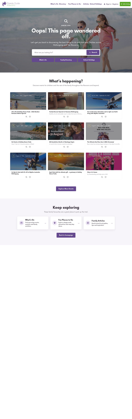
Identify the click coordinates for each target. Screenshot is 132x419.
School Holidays (96, 4)
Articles (86, 4)
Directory (62, 4)
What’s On (54, 4)
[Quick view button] (26, 116)
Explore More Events (66, 189)
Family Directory (66, 60)
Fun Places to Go (74, 4)
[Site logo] (10, 4)
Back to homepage (66, 235)
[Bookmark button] (29, 116)
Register (115, 4)
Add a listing (126, 4)
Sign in (108, 4)
